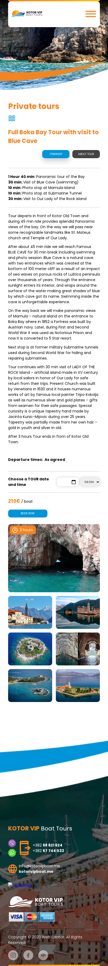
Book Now (28, 513)
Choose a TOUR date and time (28, 481)
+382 (47, 845)
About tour (86, 154)
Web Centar (53, 937)
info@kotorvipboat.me (39, 866)
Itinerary (56, 154)
